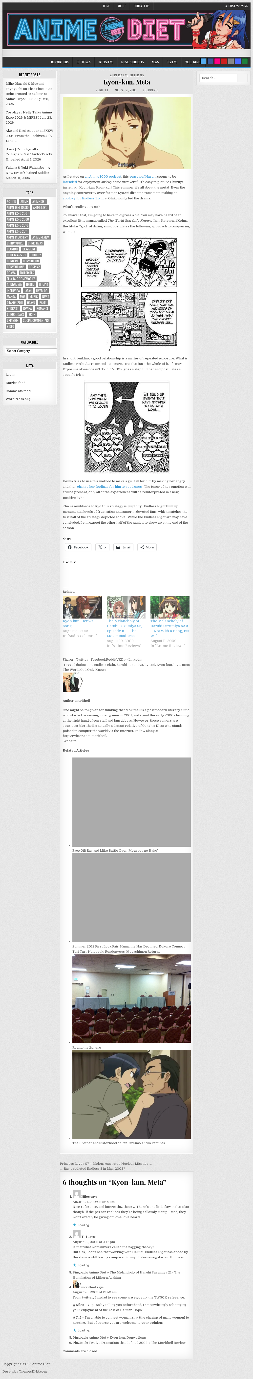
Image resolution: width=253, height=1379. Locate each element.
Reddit (111, 659)
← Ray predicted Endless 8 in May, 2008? (92, 1168)
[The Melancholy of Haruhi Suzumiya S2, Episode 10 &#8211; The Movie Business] (126, 607)
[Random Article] (238, 61)
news (45, 296)
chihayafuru (15, 243)
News (155, 61)
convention (31, 261)
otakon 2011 (15, 302)
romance (42, 308)
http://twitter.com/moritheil (84, 736)
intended (70, 182)
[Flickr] (217, 61)
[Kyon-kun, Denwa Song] (82, 607)
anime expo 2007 (18, 213)
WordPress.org (18, 399)
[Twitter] (203, 61)
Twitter (82, 659)
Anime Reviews (119, 75)
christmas (35, 243)
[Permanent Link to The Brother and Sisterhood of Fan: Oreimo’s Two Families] (131, 1138)
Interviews (106, 61)
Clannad (12, 249)
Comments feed (18, 391)
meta (186, 665)
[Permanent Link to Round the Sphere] (131, 1042)
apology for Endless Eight (83, 198)
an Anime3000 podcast (103, 176)
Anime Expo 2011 (17, 231)
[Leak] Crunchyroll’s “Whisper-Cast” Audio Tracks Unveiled (29, 154)
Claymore (28, 249)
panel (43, 302)
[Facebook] (210, 61)
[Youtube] (224, 61)
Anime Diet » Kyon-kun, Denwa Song (117, 1337)
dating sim (84, 665)
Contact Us (141, 5)
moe (22, 296)
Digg (124, 659)
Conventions (60, 61)
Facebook (98, 659)
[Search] (231, 61)
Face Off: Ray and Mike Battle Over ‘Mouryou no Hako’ (115, 850)
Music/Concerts (132, 61)
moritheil (102, 90)
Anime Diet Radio (18, 207)
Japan (28, 290)
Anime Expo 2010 (17, 225)
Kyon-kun (164, 665)
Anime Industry (17, 237)
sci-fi (32, 314)
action (11, 201)
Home (106, 5)
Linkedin (135, 659)
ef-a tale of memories (21, 278)
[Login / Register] (245, 61)
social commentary (36, 320)
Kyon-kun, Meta (127, 82)
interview (13, 290)
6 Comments (151, 90)
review (27, 308)
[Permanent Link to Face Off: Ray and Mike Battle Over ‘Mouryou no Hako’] (131, 845)
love (176, 665)
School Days (15, 314)
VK (118, 659)
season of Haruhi (142, 176)
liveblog (41, 290)
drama (11, 272)
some (122, 1297)
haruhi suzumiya (130, 665)
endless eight (104, 665)
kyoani (150, 665)
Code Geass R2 (16, 255)
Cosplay (34, 267)
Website (70, 741)
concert (13, 261)
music (34, 296)
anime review (40, 237)
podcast (13, 308)
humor (43, 284)
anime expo (40, 207)
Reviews (172, 61)
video (10, 326)
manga (11, 296)
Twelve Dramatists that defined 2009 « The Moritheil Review (137, 1343)
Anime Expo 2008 (18, 219)
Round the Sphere (86, 1047)
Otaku (31, 302)
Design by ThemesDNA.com (24, 1371)
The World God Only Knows (84, 670)
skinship (13, 320)
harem (30, 284)
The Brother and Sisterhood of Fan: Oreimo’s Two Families (118, 1143)
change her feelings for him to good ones (109, 486)
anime (24, 201)
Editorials (84, 61)
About (122, 5)
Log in (10, 375)
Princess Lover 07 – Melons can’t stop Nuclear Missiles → (106, 1163)
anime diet (39, 201)
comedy (36, 255)
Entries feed (15, 383)
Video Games (193, 61)
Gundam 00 (14, 284)
